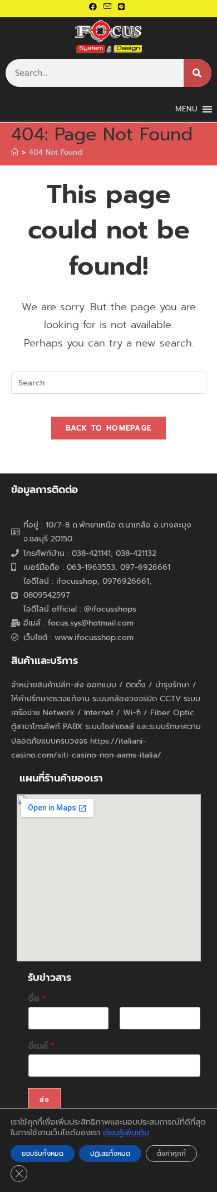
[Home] (14, 152)
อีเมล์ (41, 1046)
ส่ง (45, 1100)
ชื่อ (37, 999)
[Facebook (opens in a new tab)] (94, 7)
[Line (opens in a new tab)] (121, 7)
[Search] (197, 73)
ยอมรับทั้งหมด (42, 1154)
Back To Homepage (109, 428)
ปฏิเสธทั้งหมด (110, 1154)
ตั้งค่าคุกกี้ (171, 1154)
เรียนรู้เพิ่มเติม (126, 1132)
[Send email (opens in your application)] (107, 7)
